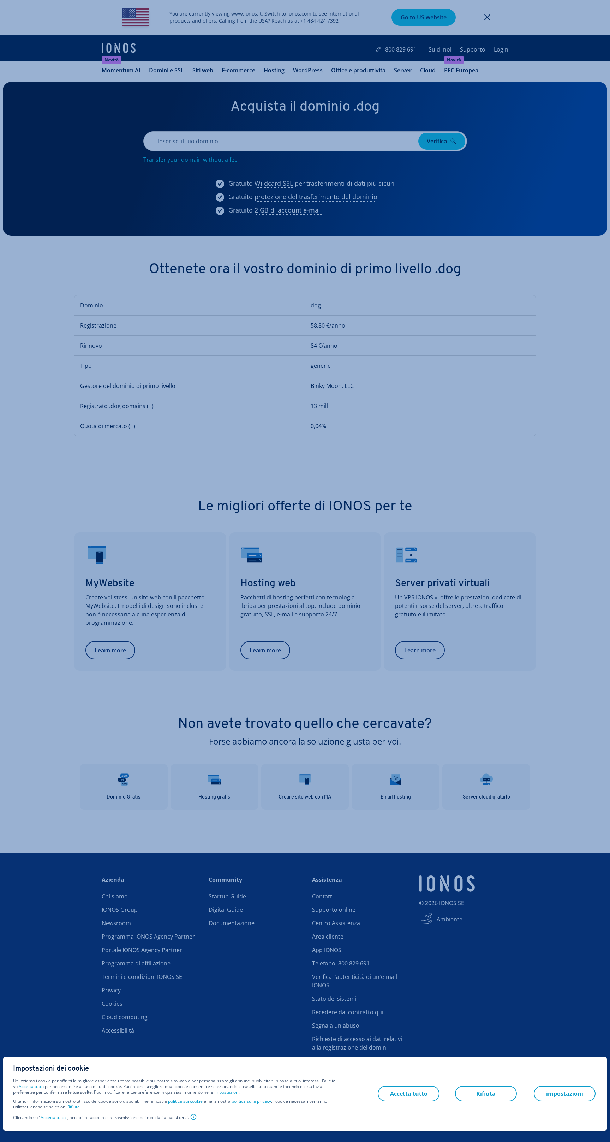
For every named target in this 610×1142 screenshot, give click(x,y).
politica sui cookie (185, 1101)
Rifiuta (73, 1107)
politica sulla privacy (251, 1101)
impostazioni (226, 1092)
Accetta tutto (31, 1086)
